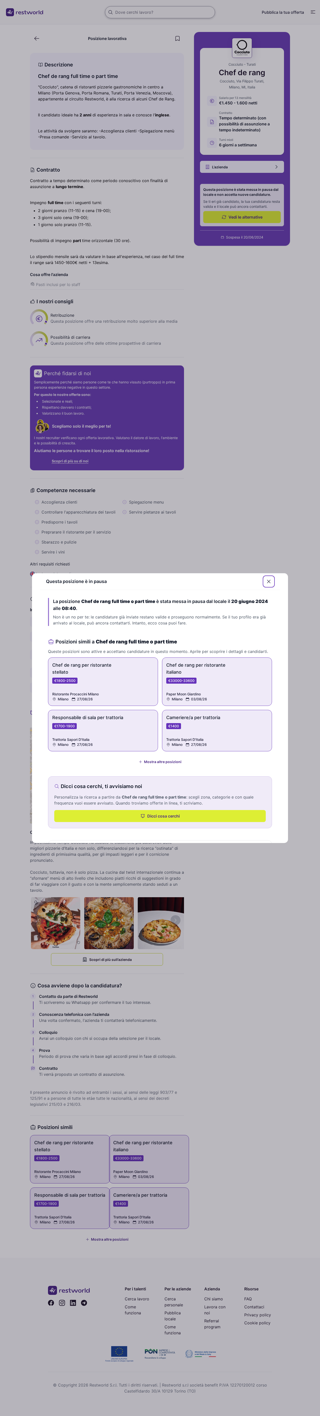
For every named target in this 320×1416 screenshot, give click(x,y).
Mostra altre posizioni (163, 762)
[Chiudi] (269, 581)
